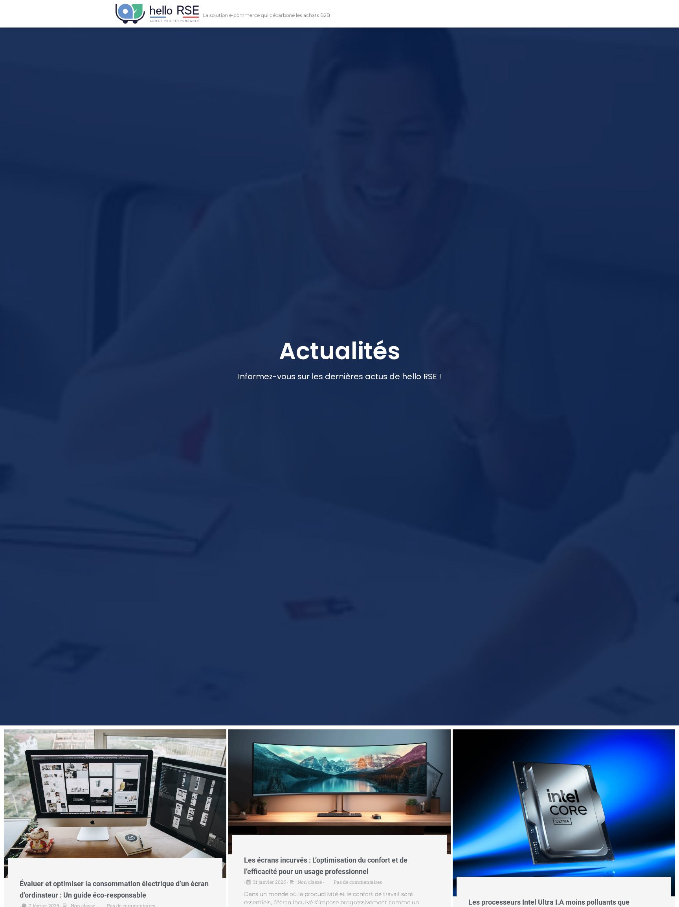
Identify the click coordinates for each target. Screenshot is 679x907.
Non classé (309, 882)
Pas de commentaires (358, 882)
